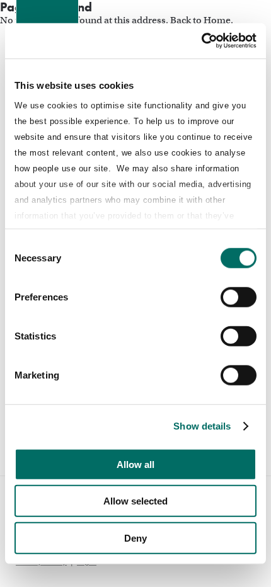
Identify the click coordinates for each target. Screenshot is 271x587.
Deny (135, 537)
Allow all (135, 464)
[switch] (239, 297)
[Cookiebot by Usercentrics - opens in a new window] (201, 41)
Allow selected (135, 501)
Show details (202, 426)
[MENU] (240, 19)
